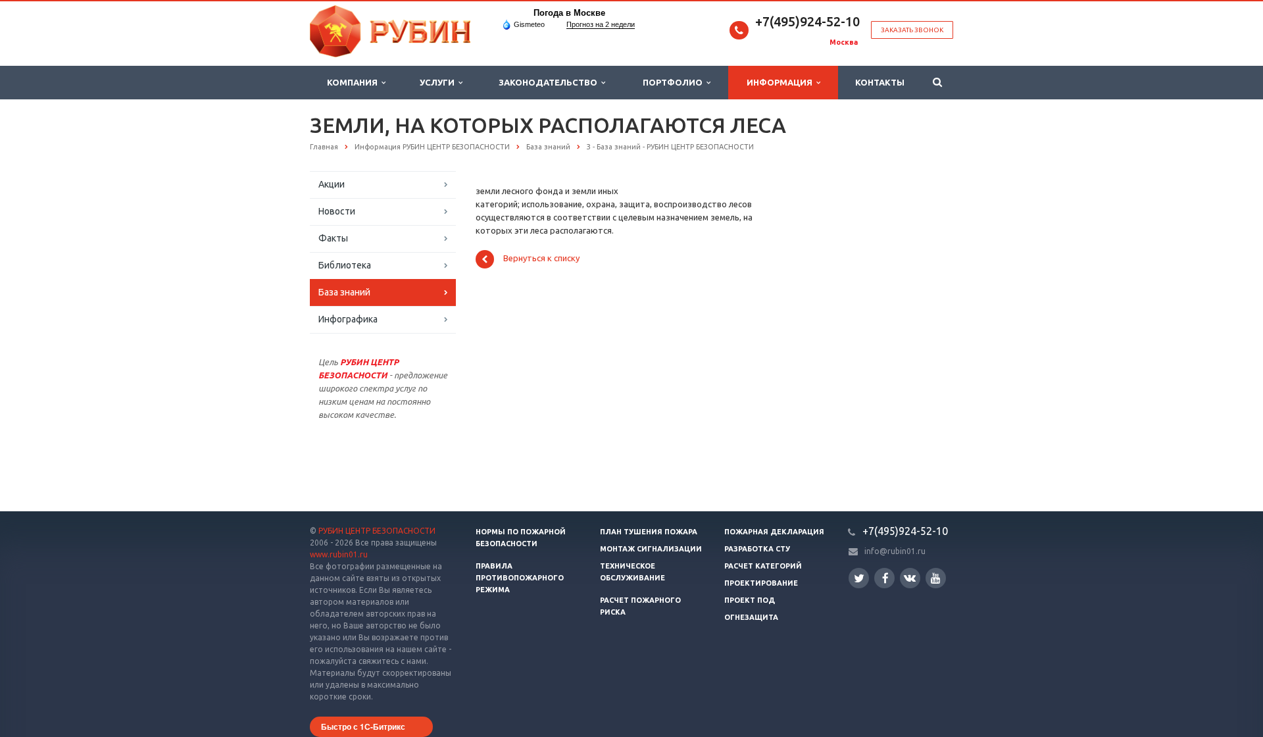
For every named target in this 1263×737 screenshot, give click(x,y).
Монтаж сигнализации (651, 549)
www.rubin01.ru (339, 554)
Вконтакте (910, 578)
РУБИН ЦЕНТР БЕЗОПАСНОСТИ (376, 530)
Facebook (884, 578)
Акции (331, 184)
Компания (354, 82)
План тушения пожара (648, 532)
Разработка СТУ (757, 549)
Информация (781, 82)
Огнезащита (751, 617)
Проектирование (761, 583)
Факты (333, 238)
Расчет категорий (763, 566)
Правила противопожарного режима (520, 578)
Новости (336, 211)
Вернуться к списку (541, 258)
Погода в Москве (569, 13)
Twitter (859, 578)
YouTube (936, 578)
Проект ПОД (749, 600)
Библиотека (344, 265)
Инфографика (348, 319)
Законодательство (550, 82)
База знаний (344, 292)
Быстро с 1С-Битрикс (363, 726)
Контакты (879, 82)
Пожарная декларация (774, 532)
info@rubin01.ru (895, 551)
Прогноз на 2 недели (600, 24)
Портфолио (674, 82)
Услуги (439, 82)
